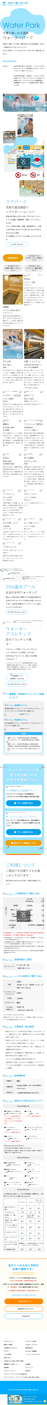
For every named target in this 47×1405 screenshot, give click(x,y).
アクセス (6, 1351)
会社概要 (27, 1364)
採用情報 (6, 1367)
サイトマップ (29, 1367)
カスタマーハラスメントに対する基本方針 (15, 1374)
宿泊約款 (27, 1371)
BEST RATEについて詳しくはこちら (24, 1295)
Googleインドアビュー (31, 1344)
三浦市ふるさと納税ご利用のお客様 (13, 1361)
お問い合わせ (7, 1358)
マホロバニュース (8, 1341)
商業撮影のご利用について (11, 1364)
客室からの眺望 (8, 1344)
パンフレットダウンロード (32, 1354)
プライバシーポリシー (10, 1371)
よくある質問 (7, 1354)
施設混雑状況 (29, 1348)
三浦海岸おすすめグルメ (10, 1348)
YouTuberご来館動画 (31, 1351)
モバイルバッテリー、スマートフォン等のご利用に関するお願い (21, 1377)
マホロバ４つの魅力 (30, 1341)
